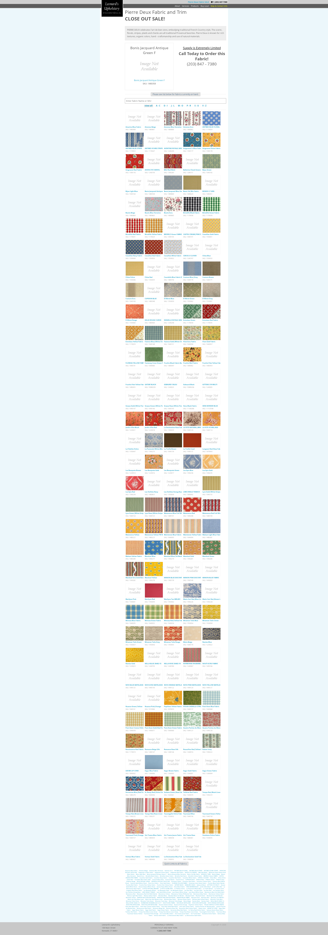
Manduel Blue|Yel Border (173, 556)
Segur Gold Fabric (190, 771)
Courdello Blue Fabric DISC (174, 277)
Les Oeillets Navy (151, 492)
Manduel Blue (150, 556)
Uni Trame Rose (189, 835)
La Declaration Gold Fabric (193, 857)
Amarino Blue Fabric (133, 127)
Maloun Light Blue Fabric (212, 535)
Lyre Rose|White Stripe (154, 513)
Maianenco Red (189, 513)
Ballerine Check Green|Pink (193, 170)
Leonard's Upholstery (112, 8)
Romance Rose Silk (171, 749)
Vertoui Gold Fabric (152, 857)
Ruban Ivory (207, 749)
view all (148, 106)
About (177, 6)
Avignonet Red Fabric (134, 170)
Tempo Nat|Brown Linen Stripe (138, 814)
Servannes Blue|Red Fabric (136, 792)
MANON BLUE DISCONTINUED (175, 578)
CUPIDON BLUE (151, 298)
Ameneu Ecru (188, 127)
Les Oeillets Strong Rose (173, 492)
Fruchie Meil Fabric (190, 363)
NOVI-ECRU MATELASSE (154, 685)
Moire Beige (187, 642)
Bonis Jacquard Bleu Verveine (175, 191)
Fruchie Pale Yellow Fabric (212, 363)
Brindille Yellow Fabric (153, 234)
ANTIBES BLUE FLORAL (211, 127)
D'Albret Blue (169, 298)
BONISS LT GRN (208, 191)
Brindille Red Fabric (133, 234)
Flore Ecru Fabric (189, 342)
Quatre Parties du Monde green (195, 728)
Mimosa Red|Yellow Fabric (174, 620)
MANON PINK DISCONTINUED (194, 578)
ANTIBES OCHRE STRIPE (154, 148)
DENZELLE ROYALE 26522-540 (175, 320)
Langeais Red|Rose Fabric (212, 449)
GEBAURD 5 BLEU (170, 384)
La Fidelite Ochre (132, 449)
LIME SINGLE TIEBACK (191, 492)
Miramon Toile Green (134, 642)
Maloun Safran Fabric (134, 556)
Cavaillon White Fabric (172, 256)
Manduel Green (208, 556)
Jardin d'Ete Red (151, 427)
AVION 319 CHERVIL (152, 170)
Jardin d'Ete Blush (132, 427)
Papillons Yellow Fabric (173, 706)
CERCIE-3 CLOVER (190, 256)
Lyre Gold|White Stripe (211, 492)
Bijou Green (206, 170)
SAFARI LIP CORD (132, 771)
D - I (166, 106)
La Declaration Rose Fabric (174, 427)
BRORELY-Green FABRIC (173, 234)
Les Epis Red (130, 492)
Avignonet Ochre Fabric (211, 148)
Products (195, 6)
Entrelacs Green (189, 320)
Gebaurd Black (188, 384)
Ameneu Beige (150, 127)
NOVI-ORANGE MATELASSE (174, 685)
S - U (196, 106)
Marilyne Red (150, 599)
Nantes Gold (130, 663)
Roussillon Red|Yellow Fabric (194, 749)
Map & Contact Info (219, 6)
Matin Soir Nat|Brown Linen (213, 599)
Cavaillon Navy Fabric (134, 256)
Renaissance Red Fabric (135, 749)
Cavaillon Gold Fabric (210, 234)
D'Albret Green (188, 298)
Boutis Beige (130, 213)
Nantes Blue (207, 642)
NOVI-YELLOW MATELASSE (212, 685)
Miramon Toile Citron (210, 620)
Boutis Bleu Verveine (153, 213)
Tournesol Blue (189, 814)
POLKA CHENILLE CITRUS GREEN (195, 706)
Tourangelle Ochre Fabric (173, 814)
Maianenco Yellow (132, 535)
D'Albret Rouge (131, 320)
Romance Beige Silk (152, 749)
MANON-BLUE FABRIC (210, 578)
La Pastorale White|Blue (154, 449)
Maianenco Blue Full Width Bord (176, 513)
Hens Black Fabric (190, 406)
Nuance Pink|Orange (153, 706)
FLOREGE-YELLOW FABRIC (135, 363)
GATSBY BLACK (150, 384)
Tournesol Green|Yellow (211, 814)
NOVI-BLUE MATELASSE (134, 685)
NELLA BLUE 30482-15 (153, 663)
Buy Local (205, 6)
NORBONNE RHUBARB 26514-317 (195, 663)
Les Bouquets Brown (133, 470)
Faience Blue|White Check (155, 342)
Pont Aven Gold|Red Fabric (155, 728)
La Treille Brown (170, 449)
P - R (189, 106)
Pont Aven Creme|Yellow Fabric (138, 728)
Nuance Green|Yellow (134, 706)
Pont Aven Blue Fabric (210, 706)
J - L (173, 106)
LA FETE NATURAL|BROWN (193, 427)
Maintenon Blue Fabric (172, 535)
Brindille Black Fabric (191, 213)
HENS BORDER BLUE (210, 406)
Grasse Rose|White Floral (173, 406)
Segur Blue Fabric (151, 771)
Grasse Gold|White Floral (135, 406)
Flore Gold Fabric (208, 342)
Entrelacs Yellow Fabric (134, 342)
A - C (158, 106)
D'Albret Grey (207, 298)
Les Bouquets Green (171, 470)
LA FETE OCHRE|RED (210, 427)
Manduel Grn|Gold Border (136, 578)
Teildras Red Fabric (190, 792)
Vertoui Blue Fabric (133, 857)
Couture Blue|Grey (190, 277)
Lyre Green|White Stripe (135, 513)
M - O (180, 106)
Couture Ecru (130, 298)
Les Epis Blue (188, 470)
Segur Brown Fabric (171, 771)
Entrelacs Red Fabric (210, 320)
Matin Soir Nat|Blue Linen (193, 599)
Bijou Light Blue (132, 191)
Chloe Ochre (130, 277)
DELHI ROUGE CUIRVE (153, 320)
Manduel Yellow (151, 578)
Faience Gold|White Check (174, 342)
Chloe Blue (206, 256)
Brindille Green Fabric (210, 213)
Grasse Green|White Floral (155, 406)
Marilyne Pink (131, 599)
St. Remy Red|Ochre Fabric (155, 792)
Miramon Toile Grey (152, 642)
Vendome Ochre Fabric (211, 835)
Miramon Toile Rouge (172, 642)
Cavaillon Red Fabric (152, 256)
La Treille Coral (189, 449)
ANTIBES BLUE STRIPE (134, 148)
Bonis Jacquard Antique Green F (149, 80)
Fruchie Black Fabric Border (174, 363)
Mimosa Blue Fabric (133, 620)
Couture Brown (208, 277)
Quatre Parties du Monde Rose (214, 728)
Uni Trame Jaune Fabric (173, 835)
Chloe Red (148, 277)
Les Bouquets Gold (152, 470)
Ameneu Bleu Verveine (172, 127)
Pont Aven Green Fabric (173, 728)
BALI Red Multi (169, 170)
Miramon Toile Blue (190, 620)
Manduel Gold (188, 556)
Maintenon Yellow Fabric (192, 535)
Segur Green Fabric (209, 771)
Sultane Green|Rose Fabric (174, 792)
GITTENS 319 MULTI (209, 384)
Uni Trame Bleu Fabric (153, 835)
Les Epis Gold (207, 470)
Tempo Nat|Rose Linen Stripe (156, 814)
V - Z (204, 106)
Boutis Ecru (168, 213)
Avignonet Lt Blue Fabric (192, 148)
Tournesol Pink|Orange (135, 835)
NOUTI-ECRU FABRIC (210, 663)
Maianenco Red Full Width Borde (214, 513)
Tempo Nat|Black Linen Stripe (214, 792)
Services (185, 6)
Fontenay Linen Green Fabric (156, 363)
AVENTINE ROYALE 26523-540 (175, 148)
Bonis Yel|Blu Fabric (191, 191)
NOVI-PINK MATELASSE (192, 685)
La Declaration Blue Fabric (174, 857)
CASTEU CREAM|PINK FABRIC (194, 234)
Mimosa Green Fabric (153, 620)
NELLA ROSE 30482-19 (172, 663)
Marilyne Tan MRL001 (172, 599)
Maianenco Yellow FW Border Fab (157, 535)
